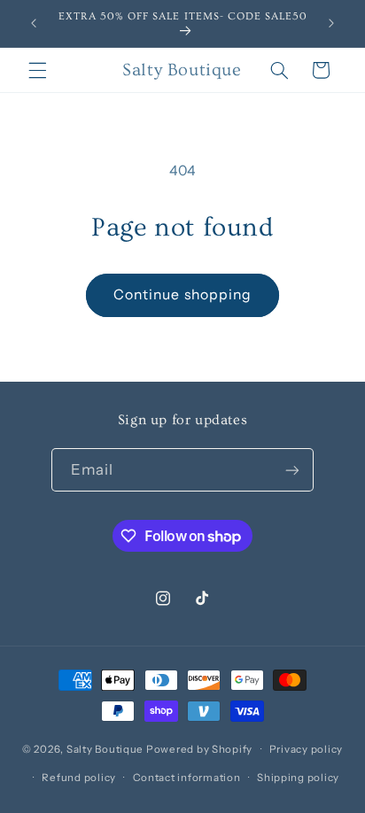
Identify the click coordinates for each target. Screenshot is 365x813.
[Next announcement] (331, 23)
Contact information (187, 777)
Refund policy (79, 777)
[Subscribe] (292, 470)
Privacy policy (306, 749)
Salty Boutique (105, 749)
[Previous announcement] (33, 23)
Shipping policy (298, 777)
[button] (37, 70)
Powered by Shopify (199, 749)
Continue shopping (182, 294)
